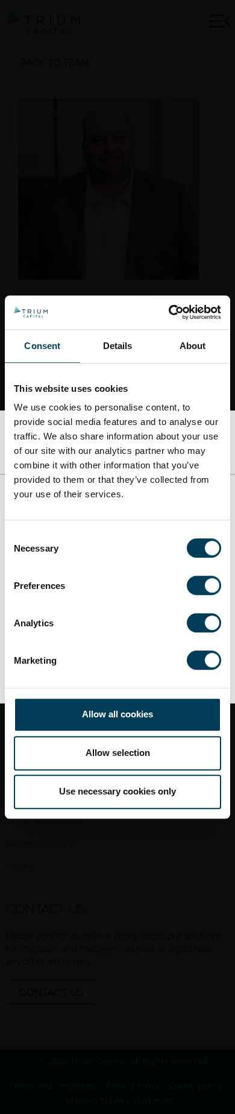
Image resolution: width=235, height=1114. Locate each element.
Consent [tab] (42, 346)
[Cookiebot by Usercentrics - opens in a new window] (169, 312)
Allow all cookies (117, 714)
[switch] (204, 585)
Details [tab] (118, 346)
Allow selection (118, 752)
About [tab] (193, 346)
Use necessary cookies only (117, 791)
